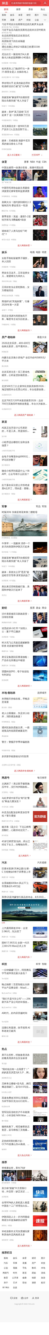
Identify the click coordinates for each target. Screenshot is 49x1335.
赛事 (26, 161)
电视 (32, 252)
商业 (44, 607)
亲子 (6, 1282)
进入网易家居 (24, 499)
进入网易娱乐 (24, 330)
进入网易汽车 (24, 957)
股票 (32, 607)
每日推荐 (42, 777)
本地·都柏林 (8, 692)
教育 (6, 1277)
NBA (32, 161)
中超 (38, 161)
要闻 (6, 9)
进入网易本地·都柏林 (23, 770)
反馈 (15, 1298)
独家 (34, 1277)
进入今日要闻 (13, 154)
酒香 (34, 1282)
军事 (4, 19)
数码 (34, 1267)
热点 (43, 9)
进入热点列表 (24, 1155)
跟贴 (34, 1272)
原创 (30, 9)
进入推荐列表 (24, 1245)
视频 (15, 1267)
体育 (20, 14)
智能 (44, 963)
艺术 (15, 1282)
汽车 (45, 14)
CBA (44, 161)
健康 (24, 1277)
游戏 (43, 1272)
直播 (12, 19)
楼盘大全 (42, 337)
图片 (37, 14)
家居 (4, 422)
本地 (43, 1267)
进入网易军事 (24, 600)
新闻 (4, 14)
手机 (24, 1267)
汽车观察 (42, 862)
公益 (37, 19)
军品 (38, 506)
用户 (45, 3)
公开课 (15, 1277)
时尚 (15, 1272)
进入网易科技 (24, 1042)
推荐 (18, 9)
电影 (38, 252)
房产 (20, 19)
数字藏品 (6, 1287)
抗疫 (15, 1287)
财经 (29, 14)
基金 (38, 607)
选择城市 (42, 692)
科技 (29, 19)
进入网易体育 (24, 245)
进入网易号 (24, 855)
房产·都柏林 (8, 337)
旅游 (43, 1277)
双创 (24, 1282)
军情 (44, 506)
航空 (43, 1282)
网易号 (6, 777)
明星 (44, 252)
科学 (38, 963)
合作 (26, 1298)
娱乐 (12, 14)
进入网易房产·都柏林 (23, 415)
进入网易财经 (24, 685)
